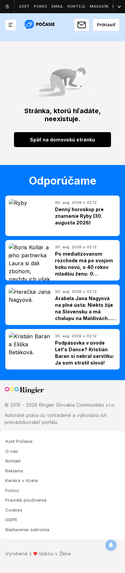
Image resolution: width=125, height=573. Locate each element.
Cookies (13, 510)
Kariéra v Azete (21, 480)
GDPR (11, 519)
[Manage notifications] (111, 545)
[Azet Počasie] (40, 25)
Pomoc (12, 490)
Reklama (14, 470)
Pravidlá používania (25, 500)
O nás (11, 451)
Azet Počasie (19, 441)
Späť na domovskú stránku (62, 139)
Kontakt (13, 460)
